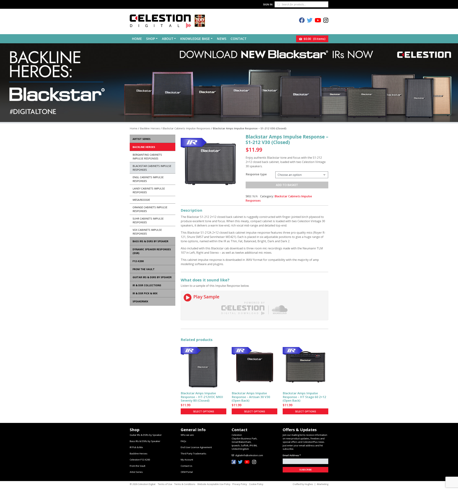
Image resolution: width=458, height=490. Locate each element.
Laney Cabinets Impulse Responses (149, 190)
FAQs (183, 441)
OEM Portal (187, 472)
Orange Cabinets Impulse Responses (150, 209)
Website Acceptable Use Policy (213, 484)
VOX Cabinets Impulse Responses (147, 231)
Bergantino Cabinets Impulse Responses (147, 156)
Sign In (267, 4)
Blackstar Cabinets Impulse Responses (186, 128)
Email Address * (292, 455)
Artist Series (136, 472)
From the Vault (137, 465)
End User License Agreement (196, 447)
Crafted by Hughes (303, 484)
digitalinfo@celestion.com (249, 455)
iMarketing (322, 484)
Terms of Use (165, 484)
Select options (203, 411)
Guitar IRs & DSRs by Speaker (146, 435)
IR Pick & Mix (136, 447)
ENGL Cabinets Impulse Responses (148, 179)
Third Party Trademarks (193, 453)
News (221, 38)
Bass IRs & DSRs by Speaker (145, 441)
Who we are (187, 435)
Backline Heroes (150, 128)
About (167, 38)
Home (137, 38)
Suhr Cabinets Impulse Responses (148, 220)
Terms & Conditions (184, 484)
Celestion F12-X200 (140, 459)
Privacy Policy (239, 484)
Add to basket (287, 185)
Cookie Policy (256, 484)
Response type (256, 174)
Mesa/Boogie (141, 199)
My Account (187, 459)
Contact (239, 38)
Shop (150, 38)
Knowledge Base (195, 38)
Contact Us (186, 465)
